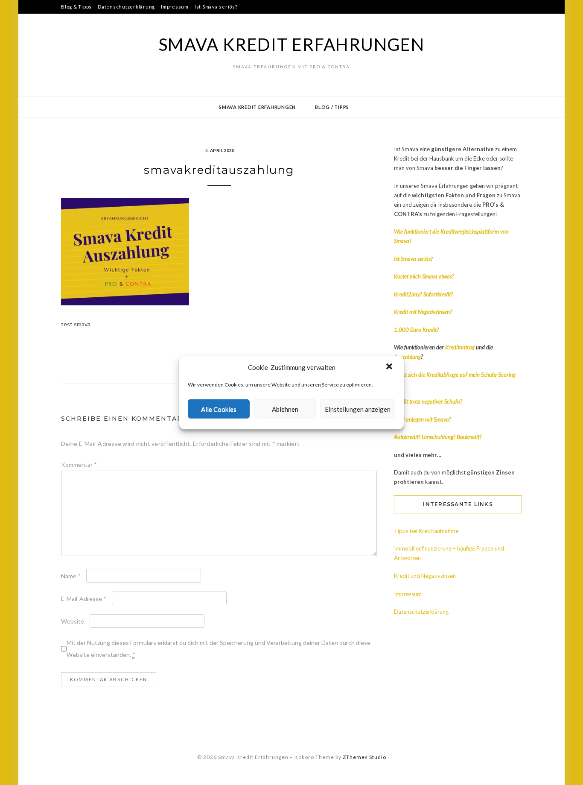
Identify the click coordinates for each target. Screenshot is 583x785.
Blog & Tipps (76, 6)
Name (71, 576)
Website (72, 621)
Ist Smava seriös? (216, 6)
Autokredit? (407, 437)
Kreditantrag (460, 347)
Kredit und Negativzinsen (425, 575)
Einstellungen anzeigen (358, 409)
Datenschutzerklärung (126, 6)
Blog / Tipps (332, 107)
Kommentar (79, 464)
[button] (390, 367)
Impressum (175, 6)
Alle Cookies (218, 409)
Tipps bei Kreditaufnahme (426, 530)
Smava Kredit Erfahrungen (292, 44)
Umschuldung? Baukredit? (451, 437)
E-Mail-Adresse (83, 598)
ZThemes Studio (364, 757)
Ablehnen (285, 409)
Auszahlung (407, 356)
